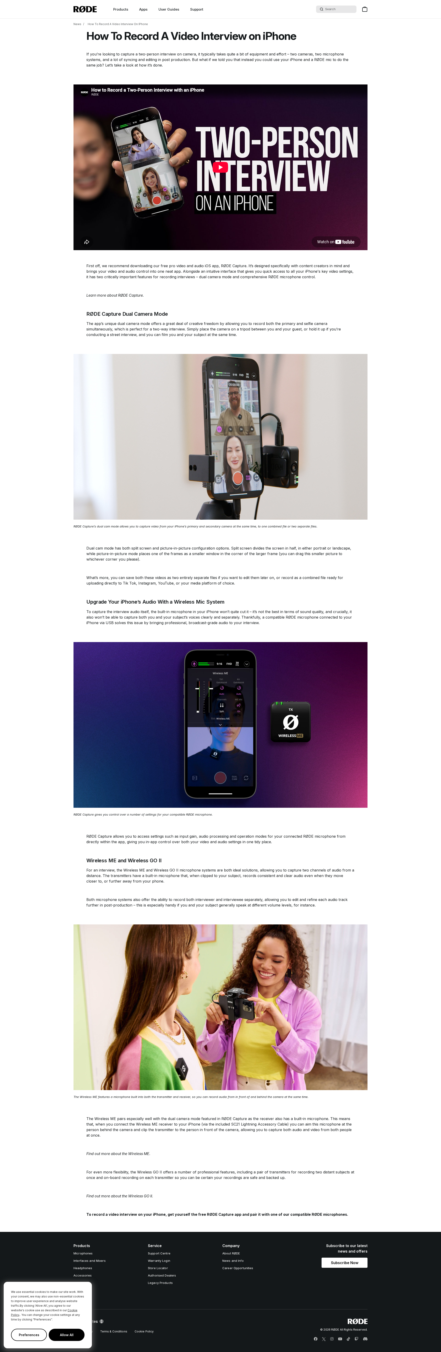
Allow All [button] (67, 1335)
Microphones (83, 1253)
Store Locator (158, 1268)
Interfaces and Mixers (90, 1260)
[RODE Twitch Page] (356, 1339)
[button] (345, 1263)
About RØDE (231, 1253)
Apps (143, 9)
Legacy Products (160, 1283)
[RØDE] (85, 9)
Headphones (83, 1268)
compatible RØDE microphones (318, 1214)
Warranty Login (159, 1260)
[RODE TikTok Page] (348, 1339)
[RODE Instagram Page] (332, 1339)
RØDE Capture (233, 265)
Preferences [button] (29, 1335)
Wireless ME (134, 870)
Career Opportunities (237, 1268)
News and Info (233, 1260)
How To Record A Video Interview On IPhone (118, 24)
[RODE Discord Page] (365, 1339)
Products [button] (120, 9)
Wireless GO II (166, 870)
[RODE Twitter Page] (324, 1339)
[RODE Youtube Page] (340, 1339)
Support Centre (159, 1253)
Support (196, 9)
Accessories (83, 1275)
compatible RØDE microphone (292, 617)
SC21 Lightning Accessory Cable (259, 1124)
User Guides (168, 9)
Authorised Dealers (162, 1275)
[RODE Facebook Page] (315, 1339)
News (77, 24)
